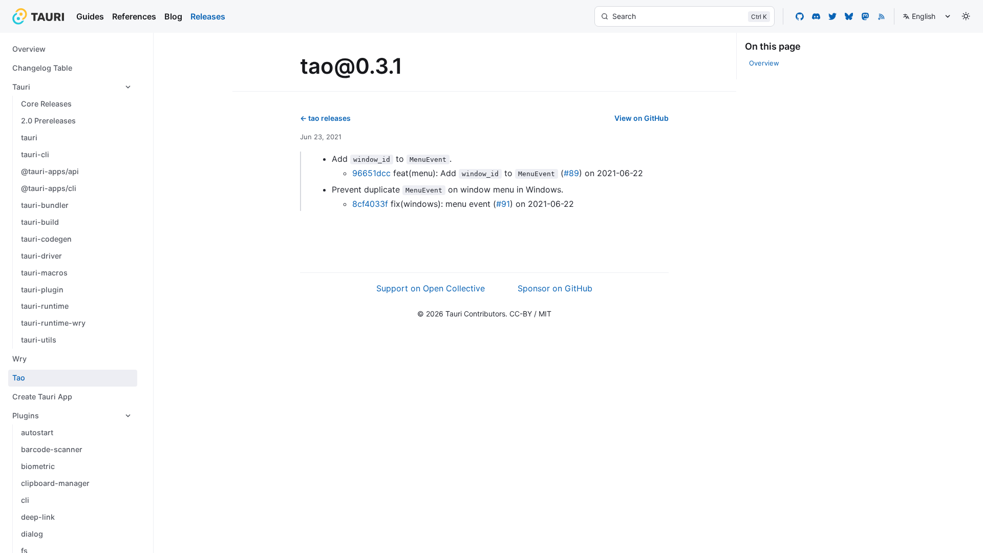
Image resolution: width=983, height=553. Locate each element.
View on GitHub (641, 118)
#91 (503, 204)
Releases (207, 16)
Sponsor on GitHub (555, 288)
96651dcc (371, 173)
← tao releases (325, 118)
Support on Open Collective (430, 288)
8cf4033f (370, 204)
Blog (173, 16)
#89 (571, 173)
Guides (90, 16)
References (134, 16)
